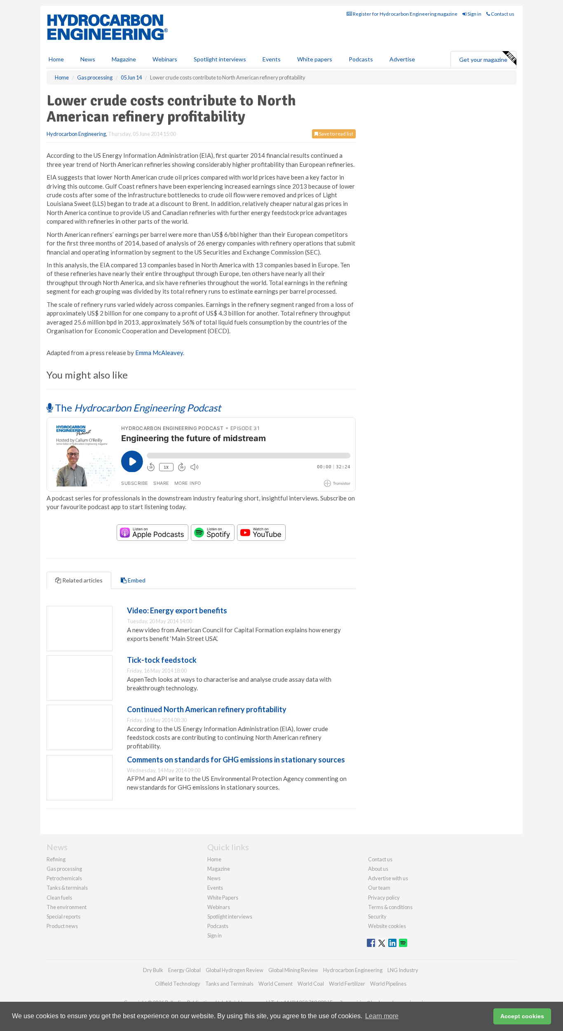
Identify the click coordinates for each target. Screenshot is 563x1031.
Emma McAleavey (159, 352)
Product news (62, 926)
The (137, 408)
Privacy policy (384, 897)
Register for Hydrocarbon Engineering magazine (404, 13)
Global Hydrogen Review (234, 970)
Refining (56, 859)
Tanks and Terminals (229, 983)
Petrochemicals (64, 878)
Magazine (124, 59)
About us (378, 868)
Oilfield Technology (177, 983)
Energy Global (184, 970)
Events (272, 59)
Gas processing (64, 868)
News (214, 878)
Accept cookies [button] (522, 1016)
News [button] (87, 59)
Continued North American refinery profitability (206, 709)
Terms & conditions (390, 907)
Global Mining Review (293, 970)
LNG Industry (402, 970)
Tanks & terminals (67, 887)
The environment (67, 907)
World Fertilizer (347, 983)
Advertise (402, 59)
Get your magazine (483, 59)
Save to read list (335, 134)
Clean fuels (59, 897)
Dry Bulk (153, 970)
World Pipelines (388, 983)
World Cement (275, 983)
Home (56, 59)
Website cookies (387, 926)
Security (377, 916)
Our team (379, 887)
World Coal (311, 983)
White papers (314, 59)
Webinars (164, 59)
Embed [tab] (136, 580)
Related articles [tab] (82, 580)
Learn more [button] (382, 1015)
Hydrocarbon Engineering (76, 134)
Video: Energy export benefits (177, 610)
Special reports (63, 916)
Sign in (474, 13)
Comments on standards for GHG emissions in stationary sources (236, 759)
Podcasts (361, 59)
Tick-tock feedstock (162, 659)
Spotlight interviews (220, 59)
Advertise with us (388, 878)
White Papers (222, 897)
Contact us (502, 13)
